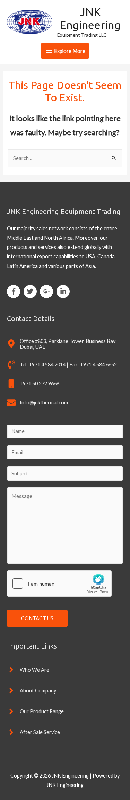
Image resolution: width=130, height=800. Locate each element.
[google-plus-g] (47, 291)
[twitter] (31, 291)
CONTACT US (37, 618)
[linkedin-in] (64, 291)
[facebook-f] (15, 291)
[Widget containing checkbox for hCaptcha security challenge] (59, 583)
